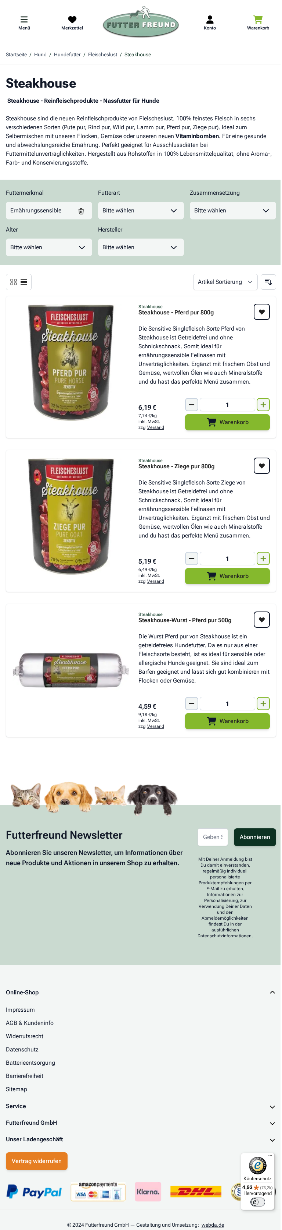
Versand (155, 427)
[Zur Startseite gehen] (141, 22)
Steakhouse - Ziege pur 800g (176, 466)
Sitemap (16, 1089)
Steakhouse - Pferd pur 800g (176, 313)
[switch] (252, 1202)
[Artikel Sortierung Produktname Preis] (225, 282)
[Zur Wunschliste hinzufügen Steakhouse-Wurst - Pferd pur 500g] (262, 620)
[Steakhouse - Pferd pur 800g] (71, 363)
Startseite (16, 54)
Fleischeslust (102, 54)
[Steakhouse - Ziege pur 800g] (71, 516)
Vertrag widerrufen (37, 1178)
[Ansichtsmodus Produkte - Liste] (13, 282)
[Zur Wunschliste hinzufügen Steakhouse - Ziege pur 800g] (262, 466)
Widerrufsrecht (24, 1036)
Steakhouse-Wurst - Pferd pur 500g (184, 620)
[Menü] (264, 1157)
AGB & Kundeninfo (30, 1022)
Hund (40, 54)
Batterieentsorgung (30, 1062)
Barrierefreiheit (24, 1075)
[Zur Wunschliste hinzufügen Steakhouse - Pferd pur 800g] (262, 312)
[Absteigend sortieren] (268, 282)
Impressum (20, 1009)
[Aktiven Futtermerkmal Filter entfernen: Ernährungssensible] (81, 210)
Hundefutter (67, 54)
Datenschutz (22, 1049)
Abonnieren (255, 836)
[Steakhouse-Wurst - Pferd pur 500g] (71, 670)
